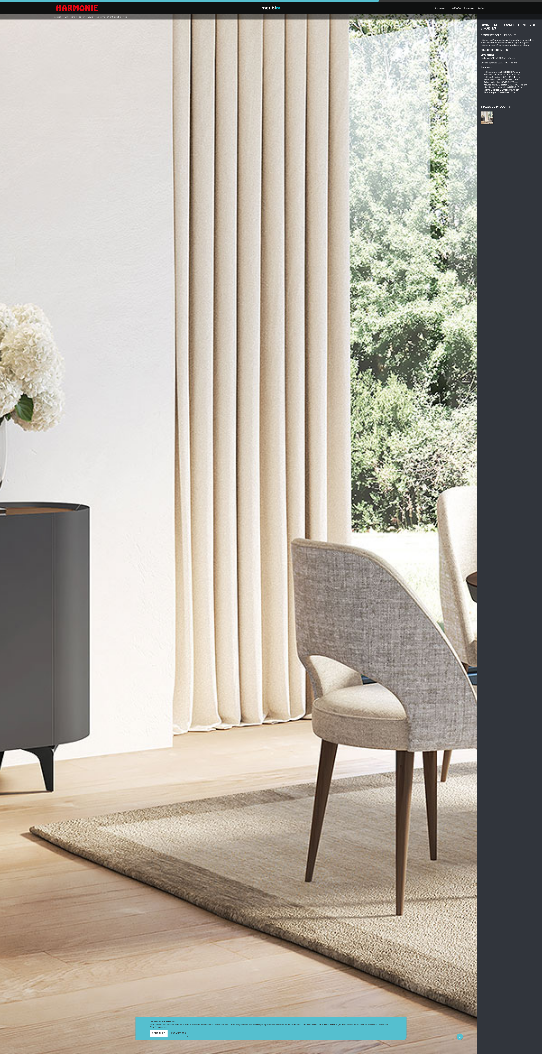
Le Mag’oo (456, 8)
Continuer (158, 1033)
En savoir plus (161, 1027)
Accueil (57, 17)
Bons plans (469, 8)
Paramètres (178, 1033)
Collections (440, 8)
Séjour (82, 17)
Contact (481, 8)
